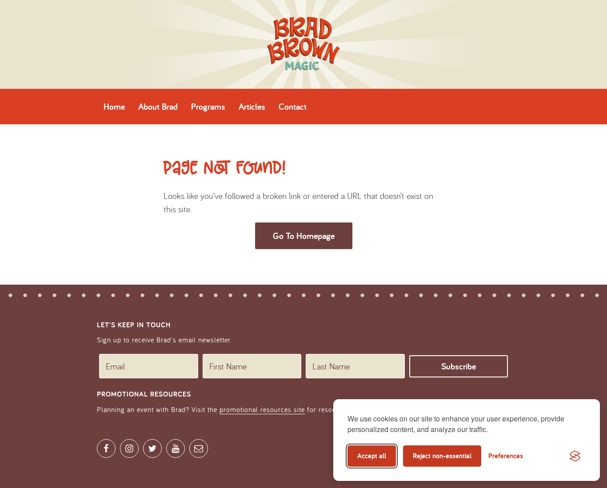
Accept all (371, 455)
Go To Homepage (304, 236)
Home (114, 106)
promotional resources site (262, 409)
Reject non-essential (442, 455)
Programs (208, 106)
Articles (252, 106)
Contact (293, 106)
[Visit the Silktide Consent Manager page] (575, 456)
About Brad (158, 106)
